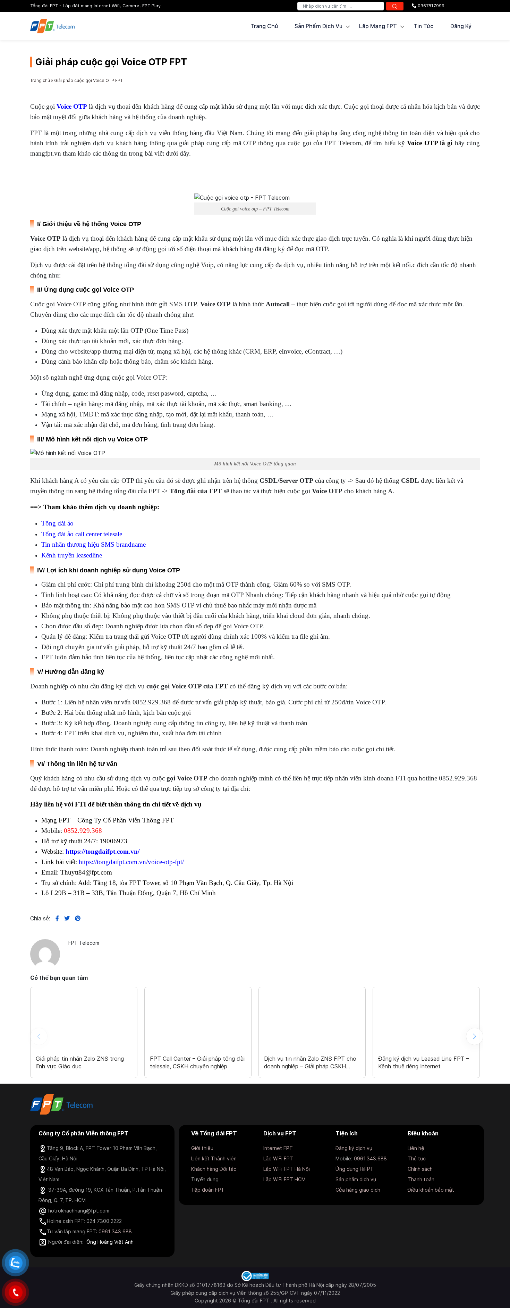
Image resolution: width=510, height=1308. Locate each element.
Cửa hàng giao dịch (357, 1190)
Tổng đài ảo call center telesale (81, 534)
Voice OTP (72, 106)
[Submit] (394, 6)
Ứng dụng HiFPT (354, 1169)
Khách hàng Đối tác (213, 1169)
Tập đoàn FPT (207, 1190)
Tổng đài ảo (57, 523)
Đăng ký (460, 26)
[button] (474, 1036)
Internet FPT (278, 1148)
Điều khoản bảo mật (431, 1190)
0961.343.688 (370, 1158)
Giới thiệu (202, 1148)
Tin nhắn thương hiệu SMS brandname (93, 544)
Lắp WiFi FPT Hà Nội (286, 1169)
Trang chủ (264, 26)
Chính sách (420, 1169)
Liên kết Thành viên (214, 1158)
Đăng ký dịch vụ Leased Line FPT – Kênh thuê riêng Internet (423, 1062)
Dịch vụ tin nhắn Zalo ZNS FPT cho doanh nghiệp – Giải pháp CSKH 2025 (310, 1062)
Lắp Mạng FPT (378, 26)
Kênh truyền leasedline (71, 555)
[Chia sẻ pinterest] (75, 918)
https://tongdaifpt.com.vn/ (102, 851)
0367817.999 (430, 5)
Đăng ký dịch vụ (353, 1148)
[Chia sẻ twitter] (64, 918)
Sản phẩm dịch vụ (355, 1179)
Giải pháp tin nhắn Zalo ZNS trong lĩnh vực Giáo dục (80, 1062)
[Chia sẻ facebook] (54, 918)
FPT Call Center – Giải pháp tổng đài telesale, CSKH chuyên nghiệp (197, 1062)
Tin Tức (423, 26)
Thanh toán (421, 1179)
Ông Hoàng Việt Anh (110, 1242)
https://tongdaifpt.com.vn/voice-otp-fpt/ (131, 862)
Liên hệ (416, 1148)
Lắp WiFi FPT (278, 1158)
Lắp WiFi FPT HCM (284, 1179)
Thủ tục (417, 1158)
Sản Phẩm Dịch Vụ (318, 26)
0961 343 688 (115, 1231)
